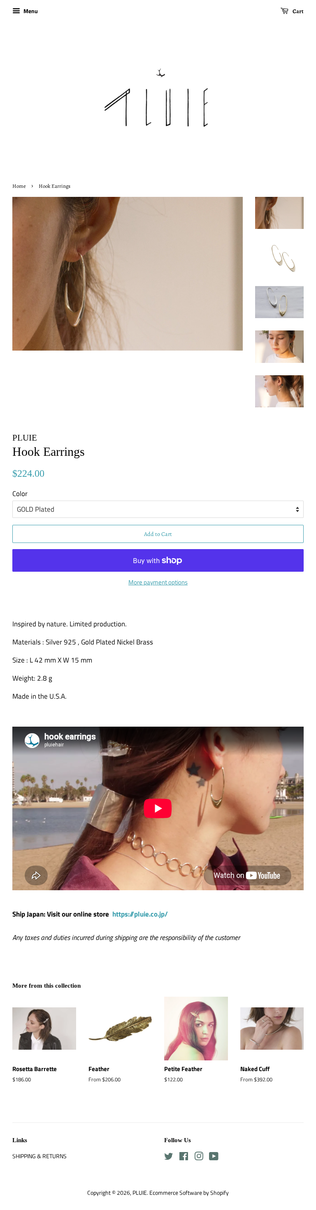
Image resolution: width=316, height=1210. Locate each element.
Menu (30, 11)
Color (20, 493)
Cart (298, 11)
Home (19, 185)
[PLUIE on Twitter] (168, 1157)
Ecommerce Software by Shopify (189, 1192)
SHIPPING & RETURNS (39, 1156)
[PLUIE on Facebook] (183, 1157)
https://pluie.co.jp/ (140, 914)
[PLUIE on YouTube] (213, 1157)
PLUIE (139, 1192)
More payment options (158, 582)
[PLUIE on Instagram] (198, 1157)
